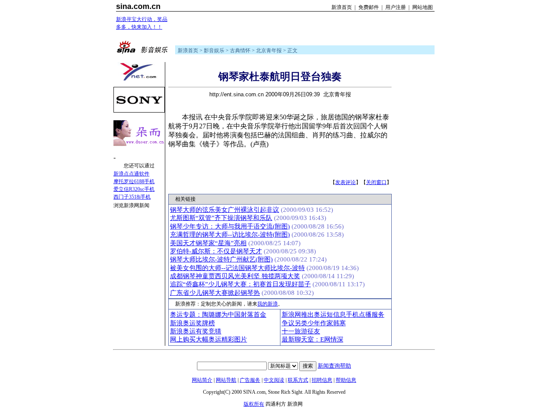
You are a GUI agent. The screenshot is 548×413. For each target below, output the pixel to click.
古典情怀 (240, 50)
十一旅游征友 (301, 331)
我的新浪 (267, 304)
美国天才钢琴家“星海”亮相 (208, 243)
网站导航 (226, 380)
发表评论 (345, 182)
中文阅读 (274, 380)
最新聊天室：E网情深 (312, 339)
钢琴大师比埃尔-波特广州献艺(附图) (221, 259)
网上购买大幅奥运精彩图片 (208, 339)
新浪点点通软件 (131, 174)
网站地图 (422, 7)
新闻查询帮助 (334, 365)
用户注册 (395, 7)
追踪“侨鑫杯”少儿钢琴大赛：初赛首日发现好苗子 (240, 284)
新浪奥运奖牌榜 (192, 323)
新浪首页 (341, 7)
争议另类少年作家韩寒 (314, 323)
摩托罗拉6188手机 (134, 181)
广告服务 (250, 380)
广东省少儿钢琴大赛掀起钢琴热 (215, 292)
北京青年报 (269, 50)
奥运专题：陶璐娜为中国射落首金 (218, 314)
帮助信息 (346, 380)
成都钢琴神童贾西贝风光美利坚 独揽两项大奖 (235, 276)
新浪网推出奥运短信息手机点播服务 (333, 314)
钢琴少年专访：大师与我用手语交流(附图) (230, 226)
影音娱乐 (214, 50)
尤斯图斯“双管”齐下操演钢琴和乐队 (221, 217)
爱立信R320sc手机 (134, 189)
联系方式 (298, 380)
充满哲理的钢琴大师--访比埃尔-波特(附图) (230, 234)
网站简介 (202, 380)
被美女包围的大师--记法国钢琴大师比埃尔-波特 (237, 267)
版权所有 (254, 404)
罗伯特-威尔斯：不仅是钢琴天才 (216, 251)
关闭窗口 (376, 182)
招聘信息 (322, 380)
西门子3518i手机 (132, 197)
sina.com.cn (138, 6)
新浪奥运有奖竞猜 (195, 331)
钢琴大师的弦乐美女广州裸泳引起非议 (224, 209)
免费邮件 (368, 7)
